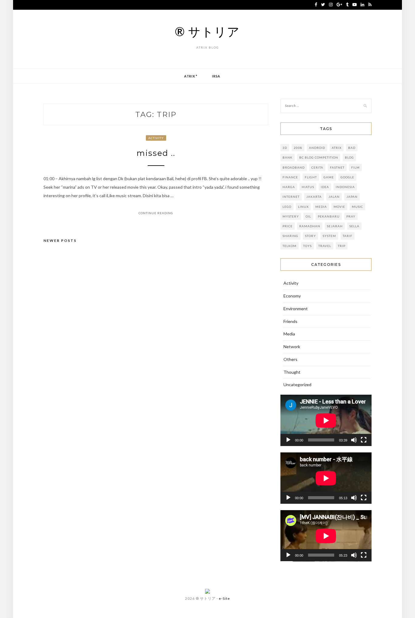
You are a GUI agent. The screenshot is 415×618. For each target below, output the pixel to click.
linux (303, 206)
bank (288, 157)
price (288, 226)
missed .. (155, 153)
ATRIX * (190, 76)
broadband (294, 167)
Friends (290, 321)
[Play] (288, 440)
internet (291, 196)
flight (311, 177)
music (357, 206)
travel (324, 246)
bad (351, 147)
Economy (292, 295)
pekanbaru (329, 216)
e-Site (224, 598)
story (310, 236)
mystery (291, 216)
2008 (298, 147)
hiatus (308, 187)
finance (290, 177)
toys (307, 246)
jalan (334, 196)
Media (321, 206)
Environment (295, 308)
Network (291, 346)
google (347, 177)
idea (325, 187)
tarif (347, 236)
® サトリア (207, 31)
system (329, 236)
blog (349, 157)
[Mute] (354, 440)
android (317, 147)
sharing (290, 236)
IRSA (216, 76)
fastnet (337, 167)
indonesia (345, 187)
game (329, 177)
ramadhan (309, 226)
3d (285, 147)
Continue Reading (156, 213)
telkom (290, 246)
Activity (156, 138)
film (355, 167)
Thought (291, 372)
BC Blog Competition (318, 157)
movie (339, 206)
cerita (317, 167)
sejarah (335, 226)
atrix (336, 147)
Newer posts (60, 240)
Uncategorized (297, 384)
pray (350, 216)
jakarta (314, 196)
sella (354, 226)
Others (290, 359)
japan (352, 196)
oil (308, 216)
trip (341, 246)
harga (289, 187)
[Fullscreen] (364, 440)
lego (287, 206)
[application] (326, 420)
